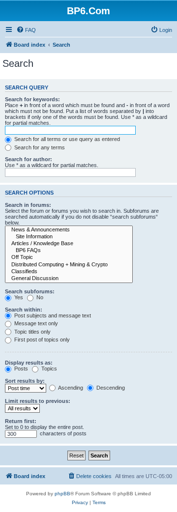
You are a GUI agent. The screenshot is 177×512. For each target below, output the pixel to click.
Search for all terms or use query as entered (66, 139)
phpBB (62, 493)
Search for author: (28, 159)
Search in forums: (28, 205)
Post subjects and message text (52, 315)
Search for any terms (39, 147)
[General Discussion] (69, 278)
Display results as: (29, 363)
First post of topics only (41, 339)
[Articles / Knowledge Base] (69, 243)
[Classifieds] (69, 271)
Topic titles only (32, 332)
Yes (18, 297)
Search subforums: (30, 291)
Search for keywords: (32, 99)
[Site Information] (69, 236)
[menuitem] (26, 30)
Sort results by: (25, 381)
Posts (20, 368)
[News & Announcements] (69, 230)
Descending (110, 388)
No (39, 297)
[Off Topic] (69, 257)
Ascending (70, 388)
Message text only (35, 323)
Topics (48, 368)
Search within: (23, 310)
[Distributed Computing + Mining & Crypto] (69, 264)
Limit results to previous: (37, 401)
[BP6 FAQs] (69, 250)
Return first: (20, 421)
